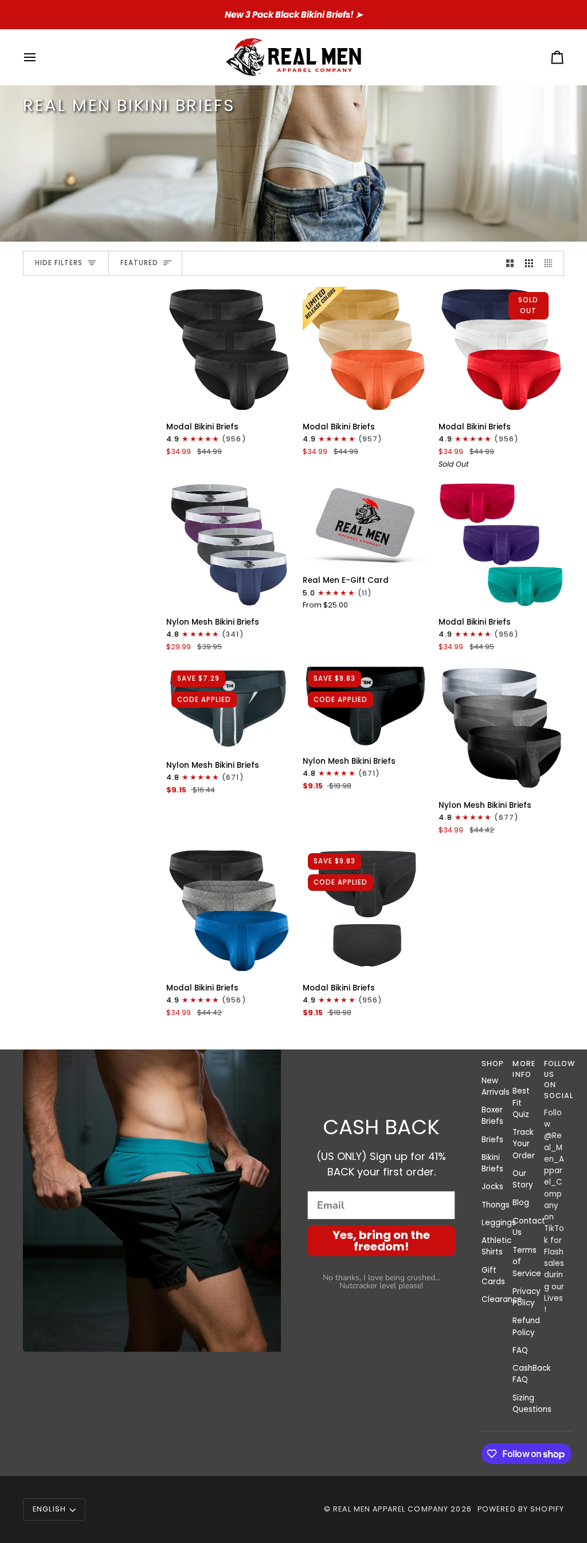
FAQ (520, 1350)
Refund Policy (526, 1326)
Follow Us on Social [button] (554, 1079)
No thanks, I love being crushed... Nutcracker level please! (381, 1281)
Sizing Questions (531, 1403)
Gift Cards (493, 1276)
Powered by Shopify (521, 1509)
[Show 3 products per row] (529, 263)
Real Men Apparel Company (390, 1509)
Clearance (502, 1299)
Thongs (496, 1204)
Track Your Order (523, 1144)
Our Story (522, 1179)
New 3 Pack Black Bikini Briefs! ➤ (294, 14)
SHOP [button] (492, 1063)
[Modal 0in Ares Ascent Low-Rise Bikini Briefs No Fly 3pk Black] (229, 349)
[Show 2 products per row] (510, 263)
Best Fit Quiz (521, 1103)
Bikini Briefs (492, 1163)
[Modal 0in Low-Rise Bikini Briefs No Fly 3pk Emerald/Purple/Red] (501, 544)
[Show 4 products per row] (551, 263)
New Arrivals (496, 1086)
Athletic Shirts (496, 1246)
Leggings (499, 1222)
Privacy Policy (526, 1297)
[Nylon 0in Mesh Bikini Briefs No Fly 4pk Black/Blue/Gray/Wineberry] (229, 544)
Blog (520, 1202)
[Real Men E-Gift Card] (365, 524)
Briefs (492, 1139)
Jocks (492, 1186)
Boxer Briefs (492, 1115)
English (49, 1509)
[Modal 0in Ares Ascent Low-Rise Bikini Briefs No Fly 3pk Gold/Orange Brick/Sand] (365, 349)
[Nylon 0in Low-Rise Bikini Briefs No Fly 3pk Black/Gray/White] (501, 728)
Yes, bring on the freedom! (381, 1240)
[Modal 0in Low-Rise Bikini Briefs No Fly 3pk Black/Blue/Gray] (229, 910)
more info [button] (522, 1069)
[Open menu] (40, 57)
